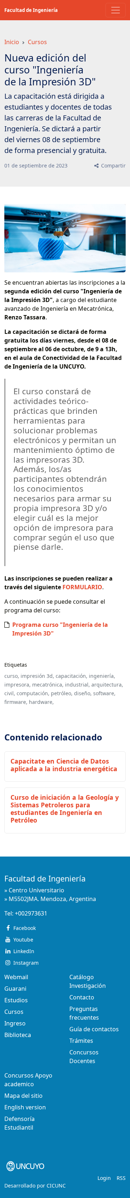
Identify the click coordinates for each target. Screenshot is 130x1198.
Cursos (37, 42)
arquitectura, (107, 684)
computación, (33, 693)
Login (104, 1177)
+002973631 (31, 913)
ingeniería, (102, 675)
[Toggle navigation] (115, 10)
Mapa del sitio (23, 1096)
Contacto (81, 997)
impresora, (17, 684)
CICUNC (56, 1185)
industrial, (77, 684)
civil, (9, 693)
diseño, (83, 693)
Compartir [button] (113, 165)
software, (104, 693)
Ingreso (15, 1023)
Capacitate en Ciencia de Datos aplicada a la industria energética (63, 765)
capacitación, (71, 675)
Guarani (15, 989)
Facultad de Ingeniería (31, 10)
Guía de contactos (94, 1029)
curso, (11, 675)
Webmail (16, 977)
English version (25, 1107)
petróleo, (62, 693)
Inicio (11, 42)
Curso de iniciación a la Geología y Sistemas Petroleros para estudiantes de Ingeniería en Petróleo (64, 808)
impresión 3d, (37, 675)
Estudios (16, 1000)
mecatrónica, (48, 684)
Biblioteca (17, 1035)
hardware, (41, 701)
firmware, (15, 701)
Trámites (81, 1041)
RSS (121, 1177)
